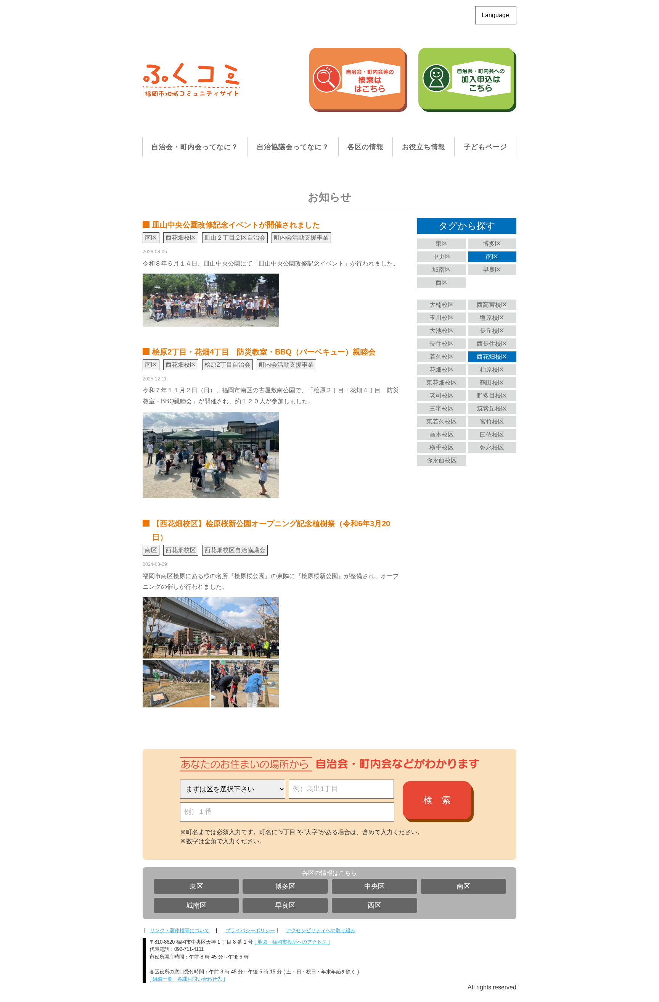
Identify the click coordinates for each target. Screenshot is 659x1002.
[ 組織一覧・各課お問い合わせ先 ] (187, 979)
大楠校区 (441, 304)
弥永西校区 (441, 460)
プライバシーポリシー (250, 930)
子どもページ (485, 147)
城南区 (441, 269)
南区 (492, 256)
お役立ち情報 (423, 147)
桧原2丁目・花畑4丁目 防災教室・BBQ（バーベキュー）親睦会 (264, 352)
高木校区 (441, 434)
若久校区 (441, 356)
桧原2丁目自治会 (227, 364)
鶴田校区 (492, 382)
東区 (442, 243)
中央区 (441, 256)
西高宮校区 (492, 304)
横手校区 (441, 447)
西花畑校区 (492, 356)
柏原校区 (492, 369)
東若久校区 (441, 421)
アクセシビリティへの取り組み (320, 930)
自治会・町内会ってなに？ (194, 147)
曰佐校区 (492, 434)
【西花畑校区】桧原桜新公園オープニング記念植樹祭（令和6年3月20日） (271, 530)
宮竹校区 (492, 421)
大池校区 (441, 330)
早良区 (492, 269)
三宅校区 (441, 408)
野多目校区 (492, 395)
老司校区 (441, 395)
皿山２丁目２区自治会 (234, 237)
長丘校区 (492, 330)
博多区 (492, 243)
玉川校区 (441, 317)
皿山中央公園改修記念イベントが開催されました (236, 225)
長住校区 (441, 343)
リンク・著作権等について (179, 930)
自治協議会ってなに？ (293, 147)
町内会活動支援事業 (301, 237)
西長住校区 (492, 343)
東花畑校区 (441, 382)
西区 (442, 282)
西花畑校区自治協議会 (234, 550)
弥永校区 (492, 447)
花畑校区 (441, 369)
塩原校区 (492, 317)
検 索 (437, 800)
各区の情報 (365, 147)
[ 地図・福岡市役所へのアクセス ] (292, 942)
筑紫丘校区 (492, 408)
